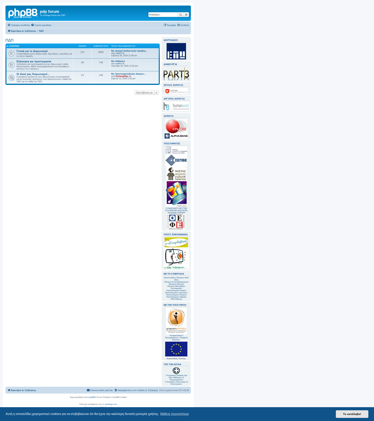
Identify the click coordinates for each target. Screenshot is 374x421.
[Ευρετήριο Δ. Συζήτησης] (23, 12)
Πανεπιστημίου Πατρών (176, 295)
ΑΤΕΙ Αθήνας (176, 299)
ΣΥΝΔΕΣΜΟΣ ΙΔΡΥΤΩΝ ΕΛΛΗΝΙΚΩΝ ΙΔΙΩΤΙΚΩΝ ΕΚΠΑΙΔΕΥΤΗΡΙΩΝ (176, 210)
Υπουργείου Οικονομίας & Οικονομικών (176, 383)
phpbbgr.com (111, 404)
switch (119, 53)
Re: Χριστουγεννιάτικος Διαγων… (128, 74)
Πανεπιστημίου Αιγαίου (176, 290)
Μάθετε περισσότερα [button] (174, 414)
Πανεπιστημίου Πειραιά (176, 297)
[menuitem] (41, 25)
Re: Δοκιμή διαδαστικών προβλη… (129, 51)
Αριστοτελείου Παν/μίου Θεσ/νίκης (176, 279)
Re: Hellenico (118, 61)
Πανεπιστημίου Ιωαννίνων (176, 293)
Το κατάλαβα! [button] (352, 414)
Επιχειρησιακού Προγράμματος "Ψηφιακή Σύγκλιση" (176, 337)
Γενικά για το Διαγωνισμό (32, 51)
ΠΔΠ (9, 40)
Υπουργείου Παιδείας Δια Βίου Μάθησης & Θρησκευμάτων (176, 377)
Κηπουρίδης (122, 76)
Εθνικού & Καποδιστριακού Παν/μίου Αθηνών (176, 283)
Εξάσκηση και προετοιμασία (34, 61)
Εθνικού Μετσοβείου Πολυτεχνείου (176, 287)
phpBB (91, 397)
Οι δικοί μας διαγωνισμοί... (33, 74)
